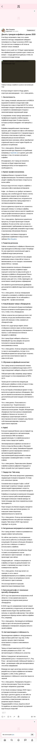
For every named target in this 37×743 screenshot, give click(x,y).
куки (13, 734)
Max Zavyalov (10, 29)
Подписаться (31, 30)
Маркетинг (9, 31)
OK (32, 734)
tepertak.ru (14, 153)
